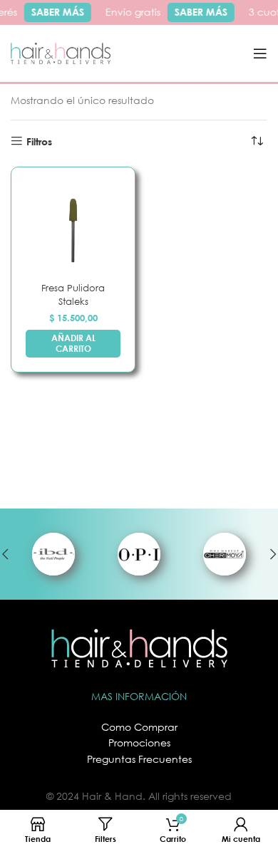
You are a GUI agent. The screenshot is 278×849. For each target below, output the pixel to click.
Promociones (139, 742)
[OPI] (139, 554)
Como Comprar (139, 727)
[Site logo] (60, 52)
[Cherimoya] (224, 554)
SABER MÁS (55, 12)
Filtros (39, 141)
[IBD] (53, 554)
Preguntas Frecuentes (139, 759)
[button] (73, 344)
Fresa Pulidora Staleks (73, 294)
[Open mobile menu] (260, 53)
